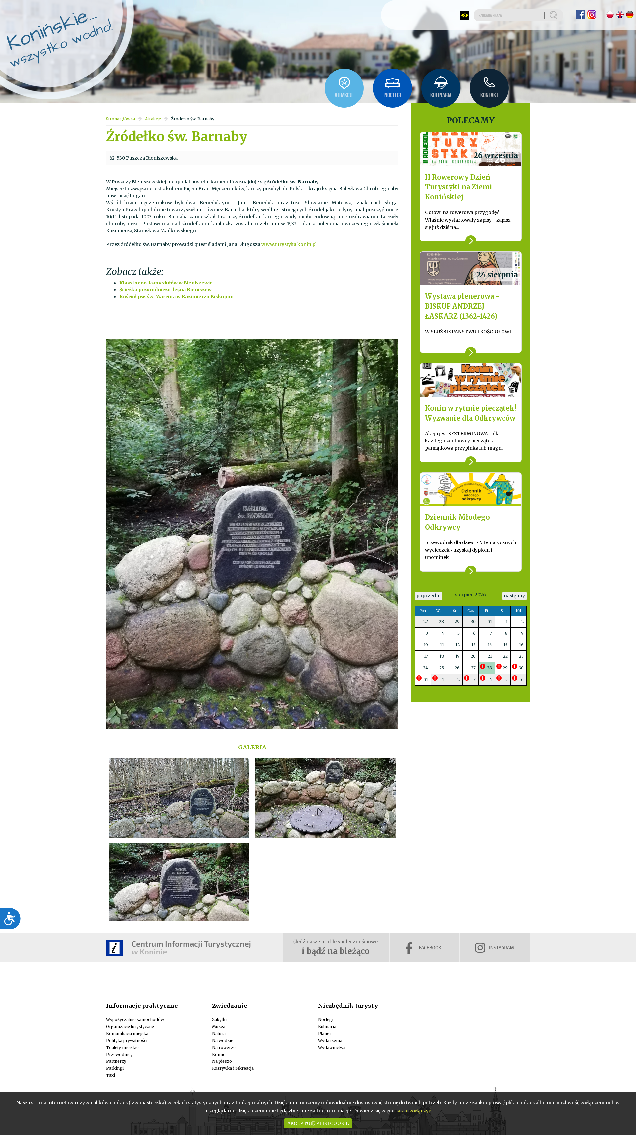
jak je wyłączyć (414, 1111)
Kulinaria (327, 1026)
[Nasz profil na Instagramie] (591, 14)
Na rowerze (224, 1047)
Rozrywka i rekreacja (233, 1068)
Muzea (218, 1026)
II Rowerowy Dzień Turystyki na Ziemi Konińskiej (458, 187)
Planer (324, 1033)
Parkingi (115, 1068)
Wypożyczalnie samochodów (135, 1019)
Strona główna (120, 118)
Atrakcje (153, 118)
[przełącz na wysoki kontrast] (464, 15)
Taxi (110, 1075)
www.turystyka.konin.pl (289, 244)
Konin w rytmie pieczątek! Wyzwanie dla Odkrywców (470, 413)
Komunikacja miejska (127, 1033)
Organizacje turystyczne (130, 1026)
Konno (219, 1054)
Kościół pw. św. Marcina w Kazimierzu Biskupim (176, 297)
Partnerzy (116, 1061)
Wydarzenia (330, 1040)
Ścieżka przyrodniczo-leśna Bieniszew (165, 290)
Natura (219, 1033)
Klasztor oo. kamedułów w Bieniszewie (166, 283)
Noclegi (325, 1019)
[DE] (630, 14)
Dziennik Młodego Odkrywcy (457, 522)
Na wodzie (222, 1040)
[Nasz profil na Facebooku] (580, 14)
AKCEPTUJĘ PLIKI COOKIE (318, 1123)
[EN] (620, 14)
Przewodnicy (119, 1054)
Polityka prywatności (126, 1040)
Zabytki (219, 1019)
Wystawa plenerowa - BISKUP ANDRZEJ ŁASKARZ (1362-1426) (462, 306)
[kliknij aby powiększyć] (179, 797)
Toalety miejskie (122, 1047)
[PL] (610, 14)
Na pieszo (222, 1061)
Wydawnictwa (331, 1047)
